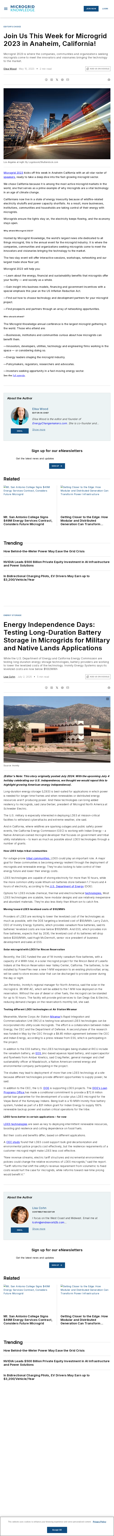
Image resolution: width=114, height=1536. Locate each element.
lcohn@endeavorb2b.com (48, 1222)
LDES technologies (15, 1124)
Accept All (57, 1530)
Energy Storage (12, 615)
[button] (6, 8)
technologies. (93, 893)
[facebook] (46, 79)
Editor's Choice (12, 27)
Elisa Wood (10, 68)
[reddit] (62, 79)
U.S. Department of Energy (66, 886)
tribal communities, (38, 858)
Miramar (55, 1016)
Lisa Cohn (9, 676)
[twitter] (57, 79)
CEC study (13, 1142)
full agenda (19, 375)
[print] (108, 79)
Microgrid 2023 (13, 172)
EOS (38, 1053)
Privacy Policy (99, 1522)
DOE (46, 1088)
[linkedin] (51, 79)
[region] (57, 1526)
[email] (67, 79)
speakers (9, 177)
